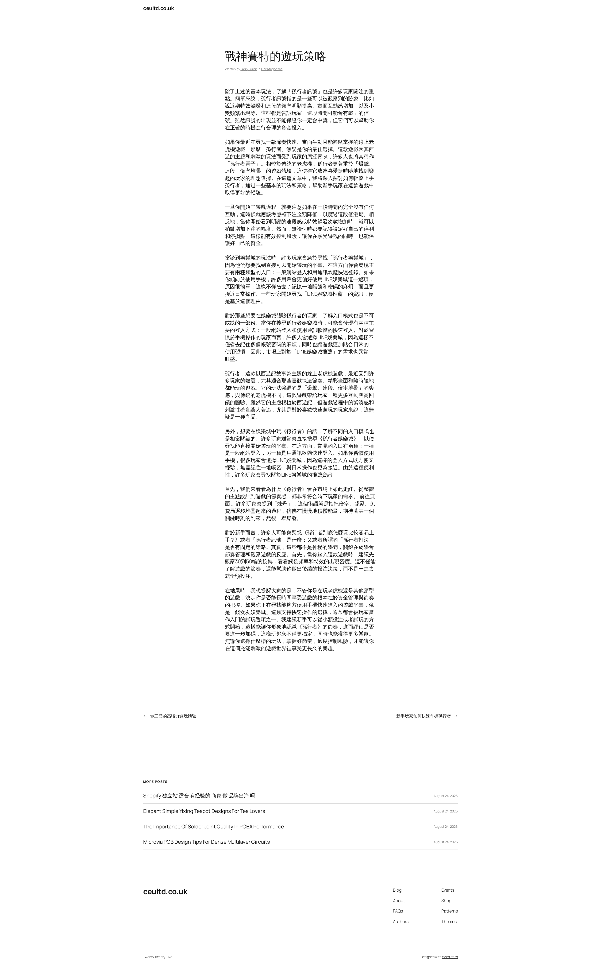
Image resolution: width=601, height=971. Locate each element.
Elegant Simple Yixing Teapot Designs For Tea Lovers (204, 811)
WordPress (450, 957)
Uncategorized (272, 69)
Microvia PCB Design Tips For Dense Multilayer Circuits (206, 842)
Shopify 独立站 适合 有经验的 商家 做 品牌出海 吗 (199, 796)
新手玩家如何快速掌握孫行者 (423, 716)
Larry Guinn (248, 69)
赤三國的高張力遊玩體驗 (173, 716)
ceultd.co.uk (158, 8)
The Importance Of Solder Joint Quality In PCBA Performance (213, 827)
